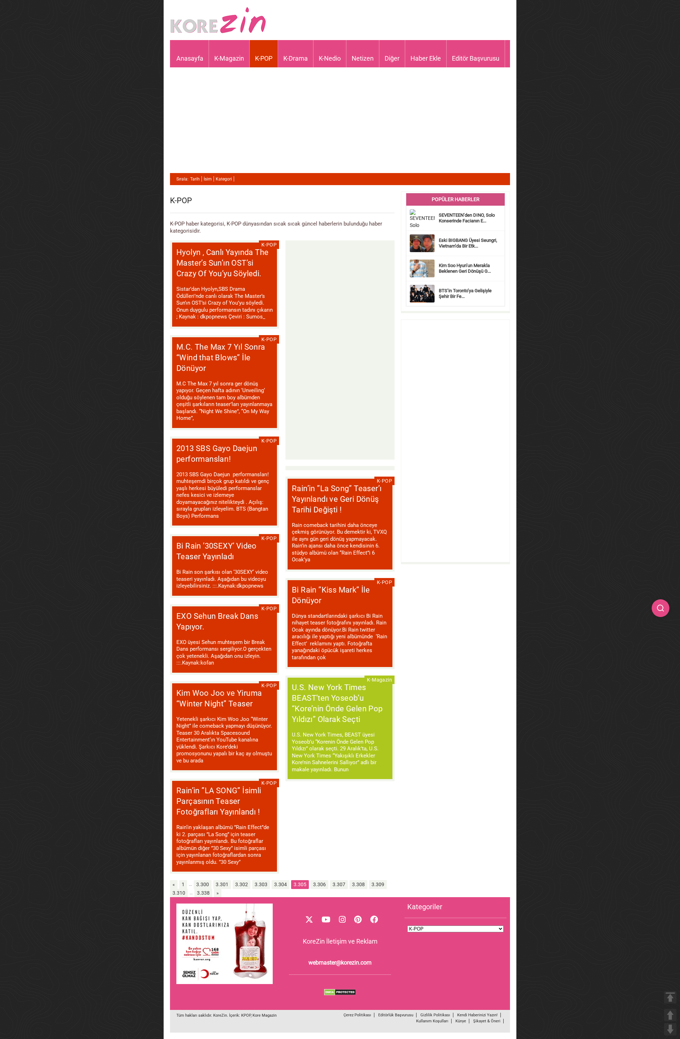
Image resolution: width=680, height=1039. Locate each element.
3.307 (339, 884)
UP (670, 1015)
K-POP (263, 58)
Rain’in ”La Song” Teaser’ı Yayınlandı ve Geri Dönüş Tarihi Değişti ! (336, 499)
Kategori (224, 179)
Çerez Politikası (357, 1015)
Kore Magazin (265, 1015)
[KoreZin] (218, 32)
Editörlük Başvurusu (395, 1015)
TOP (670, 997)
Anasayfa (189, 58)
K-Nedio (330, 58)
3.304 (280, 884)
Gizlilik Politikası (435, 1015)
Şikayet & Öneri (486, 1021)
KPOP (246, 1015)
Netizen (363, 58)
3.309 (378, 884)
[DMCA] (340, 993)
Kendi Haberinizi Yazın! (477, 1015)
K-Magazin (229, 58)
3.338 (203, 893)
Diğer (392, 58)
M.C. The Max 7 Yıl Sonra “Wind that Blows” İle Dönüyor (220, 358)
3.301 (222, 884)
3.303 (261, 884)
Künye (460, 1021)
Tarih (195, 179)
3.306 (319, 884)
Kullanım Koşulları (432, 1021)
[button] (660, 608)
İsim (208, 179)
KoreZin (220, 1015)
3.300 (202, 884)
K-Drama (295, 58)
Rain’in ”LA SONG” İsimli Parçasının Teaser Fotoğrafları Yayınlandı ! (218, 801)
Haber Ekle (425, 58)
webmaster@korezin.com (340, 962)
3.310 (178, 893)
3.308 (358, 884)
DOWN (670, 1029)
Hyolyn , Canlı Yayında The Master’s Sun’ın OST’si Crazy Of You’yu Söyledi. (222, 263)
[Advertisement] (340, 123)
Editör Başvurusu (475, 58)
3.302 (241, 884)
